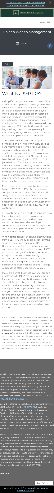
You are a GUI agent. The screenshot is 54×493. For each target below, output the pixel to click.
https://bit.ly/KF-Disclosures (14, 399)
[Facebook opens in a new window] (50, 47)
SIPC (33, 407)
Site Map (4, 473)
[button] (44, 22)
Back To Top (42, 483)
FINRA (27, 407)
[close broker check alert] (50, 2)
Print (7, 64)
